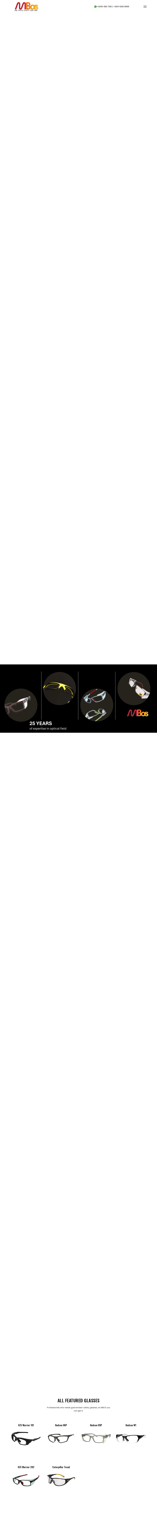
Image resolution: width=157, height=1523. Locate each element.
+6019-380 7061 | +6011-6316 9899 (113, 6)
